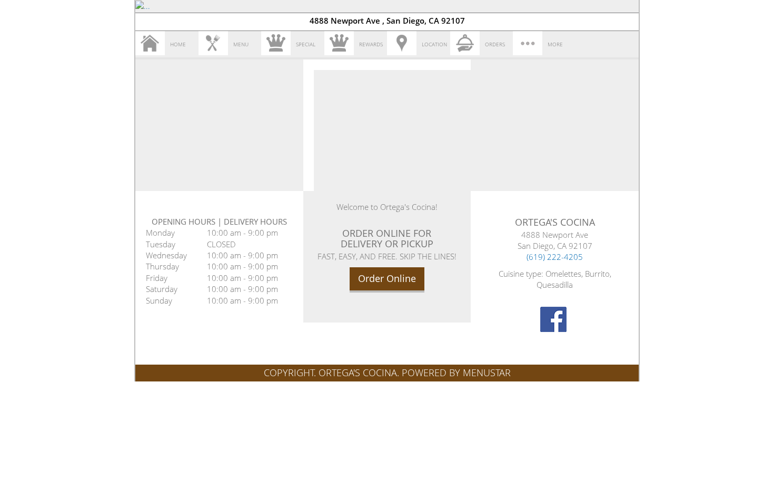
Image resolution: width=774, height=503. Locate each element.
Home (178, 44)
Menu (241, 44)
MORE (555, 44)
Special (305, 44)
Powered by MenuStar (456, 372)
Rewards (371, 44)
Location (434, 44)
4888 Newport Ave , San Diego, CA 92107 (387, 20)
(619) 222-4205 (555, 257)
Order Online (387, 278)
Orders (495, 44)
